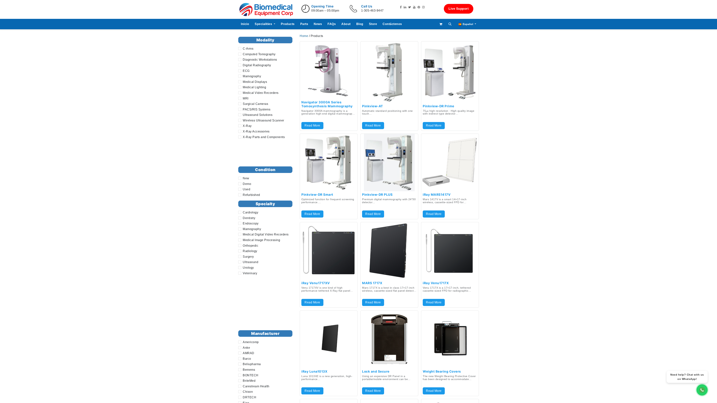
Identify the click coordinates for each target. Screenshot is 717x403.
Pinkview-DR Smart (317, 194)
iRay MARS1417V (437, 194)
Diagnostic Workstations (260, 59)
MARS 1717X (372, 283)
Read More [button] (312, 125)
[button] (450, 24)
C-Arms (248, 48)
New (246, 178)
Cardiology (250, 212)
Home (304, 36)
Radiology (250, 251)
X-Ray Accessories (256, 131)
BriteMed (249, 380)
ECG (246, 70)
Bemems (249, 369)
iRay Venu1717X (436, 283)
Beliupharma (252, 364)
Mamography (252, 76)
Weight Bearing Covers (442, 371)
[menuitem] (245, 24)
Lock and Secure (375, 371)
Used (246, 189)
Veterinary (250, 273)
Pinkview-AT (372, 106)
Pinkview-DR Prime (438, 106)
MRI (246, 98)
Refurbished (251, 194)
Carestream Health (256, 386)
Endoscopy (251, 223)
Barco (247, 358)
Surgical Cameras (255, 103)
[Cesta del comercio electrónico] (441, 24)
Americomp (251, 342)
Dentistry (249, 218)
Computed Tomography (259, 54)
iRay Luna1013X (314, 371)
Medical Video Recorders (261, 92)
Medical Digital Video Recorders (266, 234)
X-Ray (247, 125)
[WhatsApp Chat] (702, 390)
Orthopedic (250, 245)
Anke (246, 347)
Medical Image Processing (261, 240)
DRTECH (249, 397)
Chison (248, 391)
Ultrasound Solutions (257, 114)
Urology (248, 267)
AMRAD (248, 353)
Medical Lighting (254, 87)
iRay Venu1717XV (315, 283)
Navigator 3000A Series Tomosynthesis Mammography (327, 104)
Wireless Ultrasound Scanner (263, 120)
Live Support (458, 8)
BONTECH (250, 375)
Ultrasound (250, 262)
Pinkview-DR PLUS (377, 194)
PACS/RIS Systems (256, 109)
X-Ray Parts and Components (264, 137)
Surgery (248, 256)
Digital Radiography (257, 65)
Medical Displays (255, 81)
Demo (247, 183)
